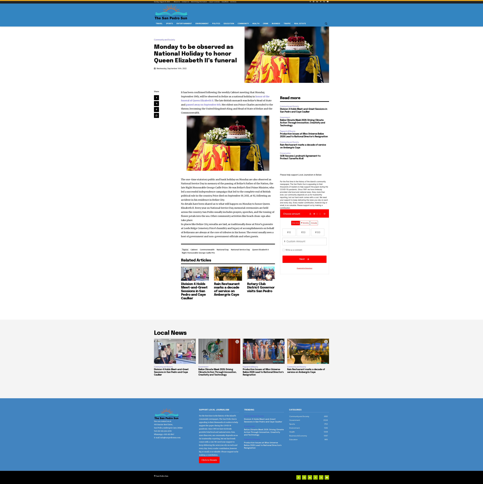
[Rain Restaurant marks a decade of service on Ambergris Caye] (228, 274)
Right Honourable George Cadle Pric (198, 252)
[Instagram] (313, 1)
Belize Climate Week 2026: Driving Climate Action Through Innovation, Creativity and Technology (302, 123)
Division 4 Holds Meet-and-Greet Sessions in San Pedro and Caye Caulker (194, 291)
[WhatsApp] (156, 115)
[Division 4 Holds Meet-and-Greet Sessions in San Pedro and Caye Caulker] (195, 274)
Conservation (285, 153)
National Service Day (240, 249)
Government (285, 117)
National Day (223, 249)
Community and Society (164, 40)
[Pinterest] (320, 1)
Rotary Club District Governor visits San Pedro (261, 287)
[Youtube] (327, 1)
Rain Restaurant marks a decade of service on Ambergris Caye (227, 289)
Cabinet (194, 249)
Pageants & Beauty (287, 131)
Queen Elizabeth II (260, 249)
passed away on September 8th (203, 104)
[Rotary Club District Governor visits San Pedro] (261, 274)
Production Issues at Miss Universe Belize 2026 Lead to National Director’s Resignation (263, 372)
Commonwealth (207, 249)
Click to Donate (209, 460)
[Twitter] (324, 1)
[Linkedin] (317, 1)
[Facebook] (310, 1)
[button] (326, 23)
